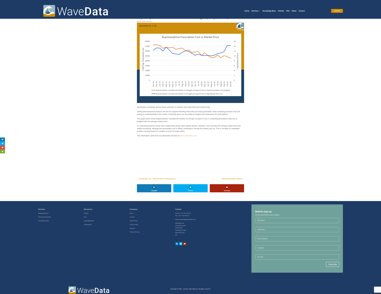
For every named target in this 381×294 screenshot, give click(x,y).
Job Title (258, 253)
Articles (281, 11)
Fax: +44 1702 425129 (182, 215)
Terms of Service (135, 232)
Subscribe (332, 264)
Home (246, 11)
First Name (259, 217)
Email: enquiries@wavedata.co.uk (185, 219)
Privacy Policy (134, 224)
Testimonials (88, 224)
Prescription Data (43, 221)
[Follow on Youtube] (184, 243)
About (294, 11)
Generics (149, 21)
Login (337, 11)
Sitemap (132, 228)
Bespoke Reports (43, 213)
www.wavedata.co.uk (188, 136)
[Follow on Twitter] (180, 243)
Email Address (260, 235)
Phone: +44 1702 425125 (183, 213)
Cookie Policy (134, 221)
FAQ (287, 11)
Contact (302, 11)
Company (258, 244)
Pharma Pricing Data (44, 217)
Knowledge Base (269, 11)
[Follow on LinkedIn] (176, 243)
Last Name (259, 226)
